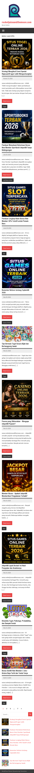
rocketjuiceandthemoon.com (16, 22)
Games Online (7, 322)
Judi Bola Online (7, 180)
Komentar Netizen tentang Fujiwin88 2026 (15, 291)
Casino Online (7, 456)
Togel (4, 106)
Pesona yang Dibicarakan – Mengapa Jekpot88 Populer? (15, 422)
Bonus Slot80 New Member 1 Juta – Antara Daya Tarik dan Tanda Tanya (15, 671)
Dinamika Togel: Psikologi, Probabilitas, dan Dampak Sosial (16, 622)
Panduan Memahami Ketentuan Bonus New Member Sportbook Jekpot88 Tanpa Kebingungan (17, 147)
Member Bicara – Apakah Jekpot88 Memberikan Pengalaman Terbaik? (14, 494)
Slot (4, 253)
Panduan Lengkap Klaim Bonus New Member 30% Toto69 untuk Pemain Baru (15, 221)
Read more (6, 101)
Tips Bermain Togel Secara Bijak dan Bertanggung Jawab (15, 345)
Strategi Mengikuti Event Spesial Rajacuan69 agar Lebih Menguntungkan (17, 72)
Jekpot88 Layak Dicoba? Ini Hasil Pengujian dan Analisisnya (14, 566)
